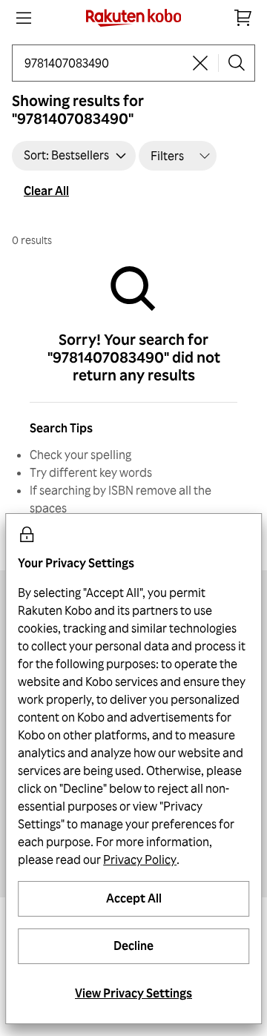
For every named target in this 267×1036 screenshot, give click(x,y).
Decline (133, 945)
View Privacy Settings (133, 993)
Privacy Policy (140, 859)
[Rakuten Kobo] (134, 18)
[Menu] (24, 18)
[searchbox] (103, 63)
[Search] (236, 63)
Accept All (134, 898)
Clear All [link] (46, 190)
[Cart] (243, 18)
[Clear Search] (200, 63)
